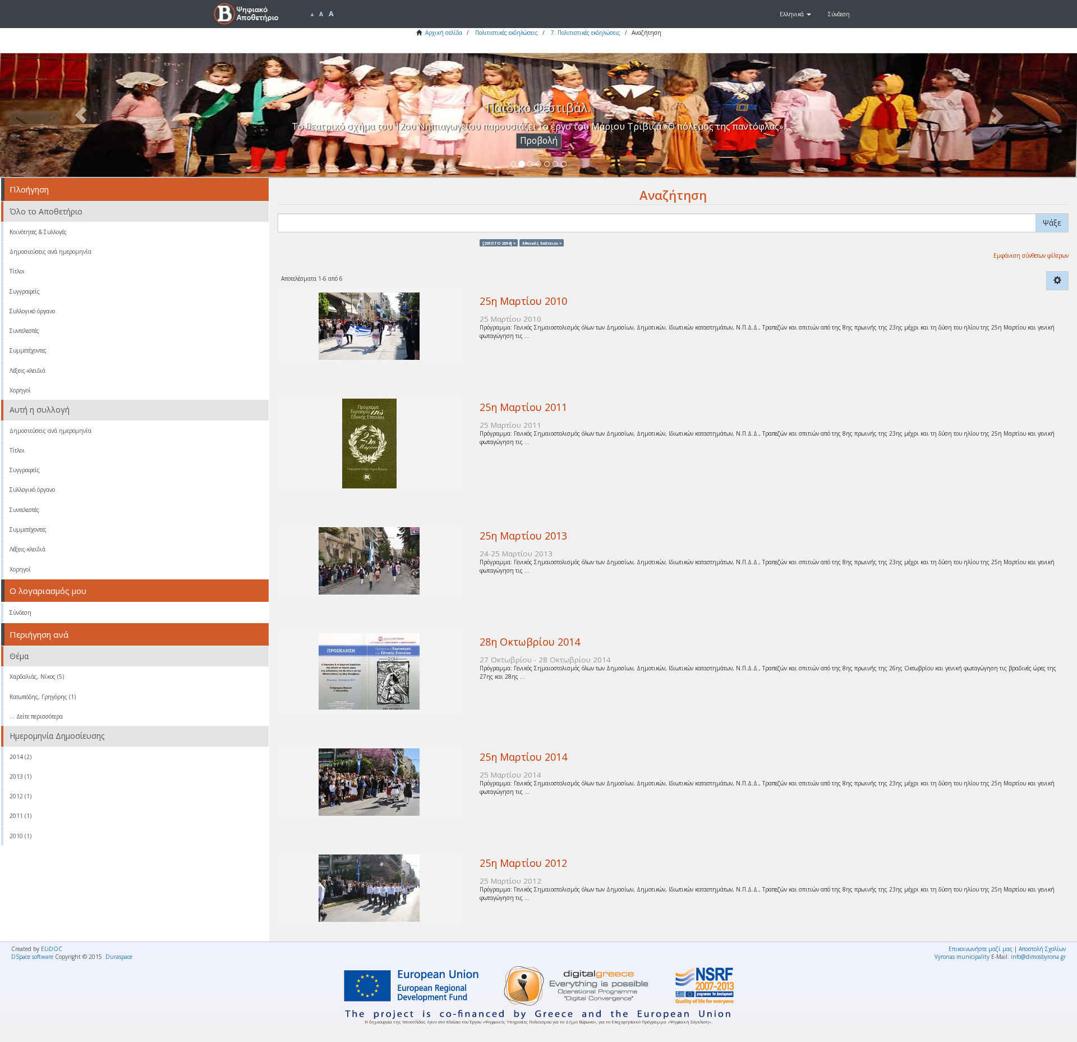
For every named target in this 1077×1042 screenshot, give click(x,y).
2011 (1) (20, 816)
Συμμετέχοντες (28, 350)
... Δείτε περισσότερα (36, 716)
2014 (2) (20, 757)
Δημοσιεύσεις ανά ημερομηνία (50, 251)
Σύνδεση (20, 612)
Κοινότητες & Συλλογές (38, 232)
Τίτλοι (17, 271)
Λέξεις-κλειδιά (27, 370)
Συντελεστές (24, 331)
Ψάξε (1052, 222)
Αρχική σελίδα (443, 32)
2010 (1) (20, 836)
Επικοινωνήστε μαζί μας (980, 949)
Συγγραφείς (25, 291)
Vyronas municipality (962, 957)
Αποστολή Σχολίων (1042, 949)
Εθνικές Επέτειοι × (541, 242)
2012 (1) (20, 796)
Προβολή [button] (539, 141)
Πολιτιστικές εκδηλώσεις (506, 32)
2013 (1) (20, 776)
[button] (795, 14)
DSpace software (32, 957)
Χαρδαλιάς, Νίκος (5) (37, 676)
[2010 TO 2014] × (499, 242)
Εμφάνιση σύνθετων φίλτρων (1031, 255)
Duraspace (118, 957)
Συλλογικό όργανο (32, 311)
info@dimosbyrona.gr (1038, 957)
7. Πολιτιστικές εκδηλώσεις (585, 32)
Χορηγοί (20, 390)
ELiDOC (51, 949)
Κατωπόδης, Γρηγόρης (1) (43, 697)
